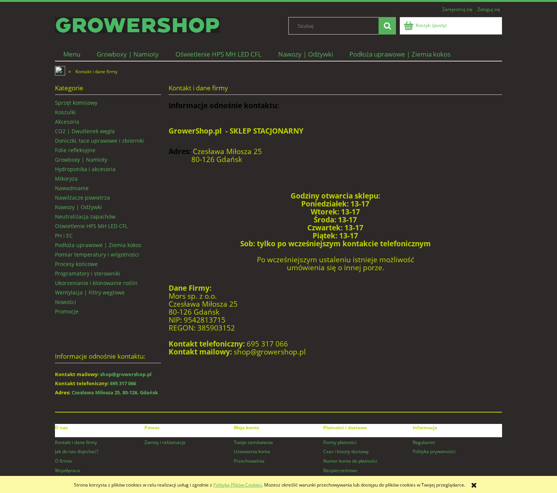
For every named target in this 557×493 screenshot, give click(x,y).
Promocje (66, 311)
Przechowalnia (249, 461)
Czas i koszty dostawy (346, 451)
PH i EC (64, 235)
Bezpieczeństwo (340, 470)
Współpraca (67, 470)
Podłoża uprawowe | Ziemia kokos (98, 245)
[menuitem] (72, 54)
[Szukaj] (387, 26)
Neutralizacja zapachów (85, 216)
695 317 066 (123, 383)
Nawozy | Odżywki (78, 207)
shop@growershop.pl (126, 374)
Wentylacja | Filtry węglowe (90, 292)
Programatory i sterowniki (87, 273)
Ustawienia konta (252, 451)
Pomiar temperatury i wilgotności (97, 254)
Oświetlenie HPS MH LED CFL (91, 226)
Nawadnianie (72, 188)
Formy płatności (340, 442)
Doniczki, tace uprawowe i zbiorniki (99, 140)
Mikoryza (66, 178)
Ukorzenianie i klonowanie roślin (96, 283)
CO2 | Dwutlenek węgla (85, 131)
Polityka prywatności (434, 451)
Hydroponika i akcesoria (85, 169)
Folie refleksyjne (75, 150)
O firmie (63, 461)
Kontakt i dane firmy (76, 442)
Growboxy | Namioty (81, 159)
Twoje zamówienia (253, 442)
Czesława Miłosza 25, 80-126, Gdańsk (115, 392)
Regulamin (424, 442)
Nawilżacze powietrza (82, 197)
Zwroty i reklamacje (165, 442)
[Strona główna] (137, 24)
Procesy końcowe (76, 264)
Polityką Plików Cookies (237, 485)
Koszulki (65, 112)
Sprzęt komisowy (76, 102)
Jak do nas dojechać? (76, 451)
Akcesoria (67, 121)
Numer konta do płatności (350, 461)
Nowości (65, 302)
